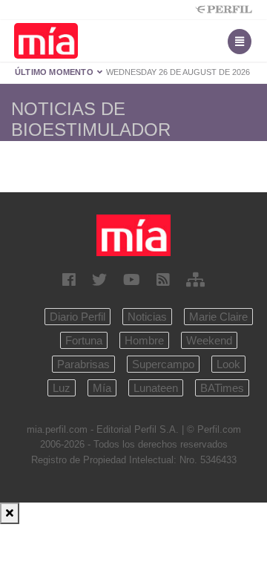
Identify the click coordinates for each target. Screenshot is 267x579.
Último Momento (55, 72)
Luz (61, 388)
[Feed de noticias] (163, 280)
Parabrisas (83, 364)
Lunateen (156, 388)
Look (228, 364)
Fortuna (83, 340)
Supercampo (163, 364)
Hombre (144, 340)
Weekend (209, 340)
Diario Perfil (77, 316)
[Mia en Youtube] (131, 280)
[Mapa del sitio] (195, 280)
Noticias (147, 316)
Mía (102, 388)
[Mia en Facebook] (69, 280)
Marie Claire (218, 316)
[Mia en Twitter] (99, 280)
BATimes (222, 388)
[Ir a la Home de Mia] (133, 235)
